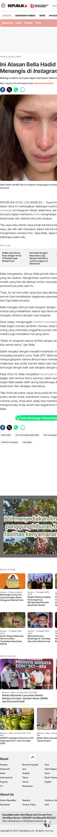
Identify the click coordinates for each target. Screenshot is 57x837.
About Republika (8, 800)
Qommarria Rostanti (43, 83)
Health (19, 22)
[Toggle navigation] (3, 5)
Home (2, 56)
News (3, 773)
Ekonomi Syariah (25, 15)
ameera (6, 15)
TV (1, 786)
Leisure (11, 56)
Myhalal (28, 22)
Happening (7, 22)
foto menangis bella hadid (27, 435)
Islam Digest (51, 769)
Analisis (26, 773)
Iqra (24, 769)
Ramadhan (27, 786)
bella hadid (6, 435)
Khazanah (5, 769)
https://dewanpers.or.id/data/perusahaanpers (24, 821)
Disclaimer (5, 804)
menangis (6, 210)
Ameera (4, 764)
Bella (37, 214)
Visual (25, 781)
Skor (47, 764)
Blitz (19, 56)
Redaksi (26, 800)
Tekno (38, 22)
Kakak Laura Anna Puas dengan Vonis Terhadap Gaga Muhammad (11, 256)
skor (42, 15)
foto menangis (50, 435)
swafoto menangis (9, 442)
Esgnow (4, 781)
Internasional (6, 777)
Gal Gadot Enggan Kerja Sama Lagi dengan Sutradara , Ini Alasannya (38, 258)
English (48, 781)
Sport (47, 773)
